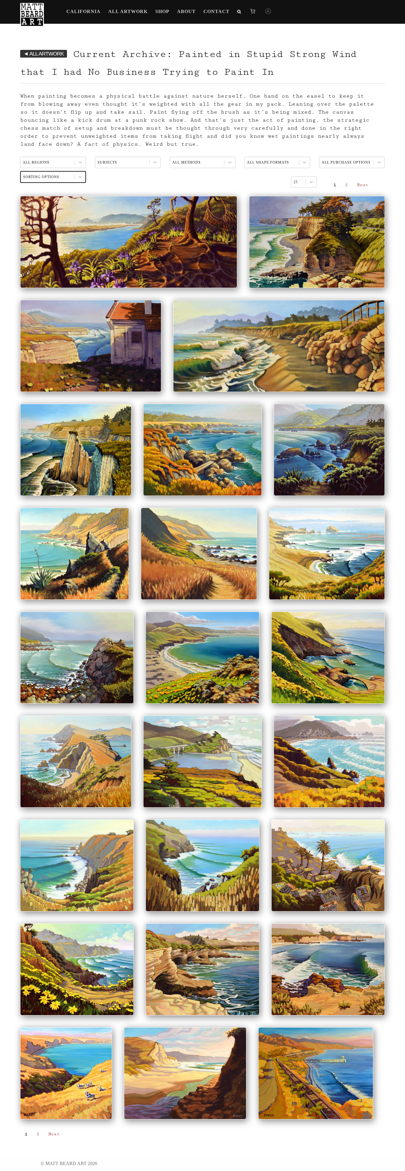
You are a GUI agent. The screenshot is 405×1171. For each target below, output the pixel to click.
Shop (162, 11)
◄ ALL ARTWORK (43, 54)
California (83, 11)
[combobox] (298, 182)
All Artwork (128, 11)
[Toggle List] (311, 182)
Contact (216, 11)
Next (363, 184)
